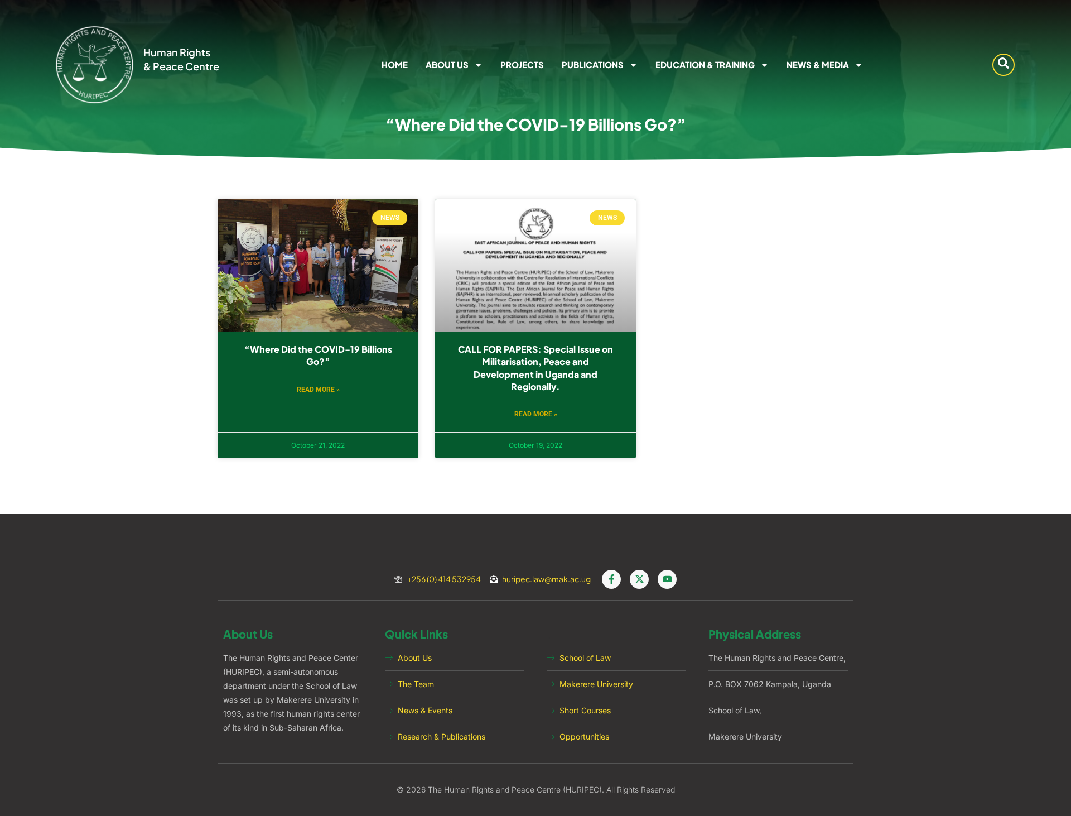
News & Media (818, 64)
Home (395, 64)
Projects (522, 64)
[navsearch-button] (1003, 65)
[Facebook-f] (611, 579)
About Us (447, 64)
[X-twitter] (639, 579)
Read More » (318, 389)
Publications (593, 64)
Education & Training (705, 64)
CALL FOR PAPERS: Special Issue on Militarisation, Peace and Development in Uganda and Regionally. (535, 367)
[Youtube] (667, 579)
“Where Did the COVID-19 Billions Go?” (318, 355)
